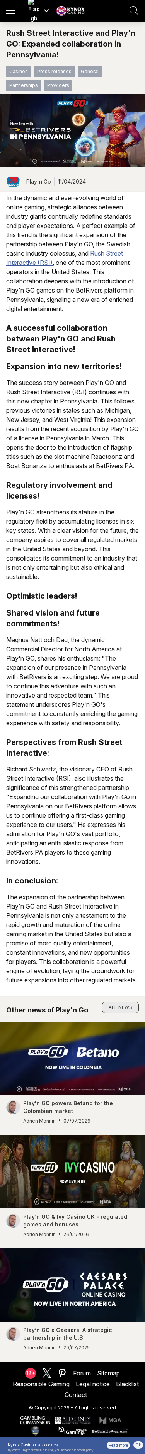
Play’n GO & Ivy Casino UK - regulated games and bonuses (75, 1220)
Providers (58, 85)
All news (120, 1007)
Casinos (18, 71)
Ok (138, 1444)
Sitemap (108, 1373)
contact (76, 1395)
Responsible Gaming (41, 1384)
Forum (82, 1373)
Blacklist (127, 1384)
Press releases (54, 71)
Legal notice (93, 1384)
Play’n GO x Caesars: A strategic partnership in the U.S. (67, 1334)
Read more (118, 1445)
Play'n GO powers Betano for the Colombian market (68, 1107)
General (90, 71)
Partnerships (23, 85)
